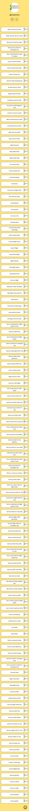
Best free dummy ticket (14, 29)
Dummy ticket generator (14, 647)
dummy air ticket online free (14, 402)
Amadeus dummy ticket (14, 100)
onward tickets (14, 222)
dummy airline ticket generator (14, 357)
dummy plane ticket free (14, 364)
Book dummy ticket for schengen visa (14, 49)
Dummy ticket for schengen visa (14, 659)
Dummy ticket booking (14, 653)
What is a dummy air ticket (14, 473)
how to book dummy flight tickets (14, 338)
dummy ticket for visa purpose (14, 441)
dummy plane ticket (14, 370)
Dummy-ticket (14, 788)
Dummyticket (14, 801)
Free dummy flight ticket (14, 190)
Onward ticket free (14, 171)
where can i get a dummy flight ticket (14, 486)
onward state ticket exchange (14, 229)
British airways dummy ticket (14, 36)
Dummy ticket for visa (14, 737)
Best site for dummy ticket (14, 42)
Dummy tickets (14, 692)
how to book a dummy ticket (14, 608)
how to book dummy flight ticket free (14, 557)
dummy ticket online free (14, 396)
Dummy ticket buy (14, 74)
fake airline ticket (14, 274)
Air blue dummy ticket (14, 87)
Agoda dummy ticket (14, 94)
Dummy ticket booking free (14, 81)
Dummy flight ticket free (14, 704)
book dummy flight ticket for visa (14, 499)
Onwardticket (14, 203)
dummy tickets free (14, 331)
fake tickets (14, 299)
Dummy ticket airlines (14, 717)
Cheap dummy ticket (14, 698)
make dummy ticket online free (14, 454)
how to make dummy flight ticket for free (14, 325)
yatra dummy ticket (14, 312)
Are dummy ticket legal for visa (14, 106)
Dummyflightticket (14, 769)
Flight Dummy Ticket (14, 376)
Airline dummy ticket (14, 132)
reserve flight (14, 248)
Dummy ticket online (14, 479)
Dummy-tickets (14, 782)
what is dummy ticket (14, 595)
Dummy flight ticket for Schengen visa (14, 524)
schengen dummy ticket (14, 319)
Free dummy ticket (14, 196)
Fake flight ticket (14, 685)
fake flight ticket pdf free (14, 293)
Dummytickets (14, 794)
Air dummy (14, 184)
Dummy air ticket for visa (14, 724)
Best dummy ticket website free (14, 582)
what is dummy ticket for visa (14, 492)
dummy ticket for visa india (14, 512)
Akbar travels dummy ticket (14, 119)
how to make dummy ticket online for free (14, 460)
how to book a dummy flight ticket (14, 602)
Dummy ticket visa (14, 743)
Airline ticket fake (14, 158)
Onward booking (14, 177)
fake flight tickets (14, 267)
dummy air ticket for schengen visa (14, 466)
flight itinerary (14, 261)
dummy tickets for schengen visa (14, 344)
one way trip (14, 209)
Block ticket (14, 634)
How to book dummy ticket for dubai (14, 55)
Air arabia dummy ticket (14, 126)
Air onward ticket (14, 164)
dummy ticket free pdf (14, 537)
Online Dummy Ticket (14, 621)
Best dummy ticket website (14, 589)
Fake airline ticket (14, 151)
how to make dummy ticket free (14, 428)
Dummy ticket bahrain (14, 61)
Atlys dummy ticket (14, 139)
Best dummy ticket (14, 576)
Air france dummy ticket (14, 113)
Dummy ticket (14, 756)
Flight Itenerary (14, 145)
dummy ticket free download (14, 421)
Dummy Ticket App (14, 762)
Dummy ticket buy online (14, 68)
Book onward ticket (14, 235)
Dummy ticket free (14, 711)
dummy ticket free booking (14, 434)
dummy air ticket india (14, 415)
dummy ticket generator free (14, 351)
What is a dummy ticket (14, 640)
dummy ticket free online (14, 544)
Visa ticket (14, 627)
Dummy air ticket (14, 749)
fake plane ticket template (14, 286)
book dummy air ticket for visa (14, 409)
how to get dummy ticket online (14, 389)
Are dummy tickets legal (14, 306)
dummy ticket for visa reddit (14, 447)
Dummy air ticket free (14, 531)
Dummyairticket (14, 775)
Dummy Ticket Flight (14, 383)
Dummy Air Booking (14, 614)
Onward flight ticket (14, 241)
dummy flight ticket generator (14, 518)
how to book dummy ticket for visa (14, 550)
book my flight (14, 280)
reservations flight (14, 254)
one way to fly (14, 216)
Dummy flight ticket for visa (14, 730)
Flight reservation (14, 679)
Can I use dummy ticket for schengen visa (14, 666)
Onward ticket (14, 672)
